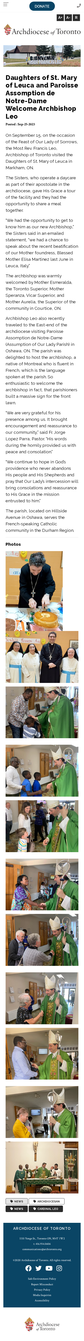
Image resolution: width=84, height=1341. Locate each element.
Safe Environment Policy (42, 1279)
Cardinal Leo (47, 1209)
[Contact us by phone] (79, 6)
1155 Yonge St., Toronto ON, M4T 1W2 (42, 1238)
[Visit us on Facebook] (28, 1269)
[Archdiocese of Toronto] (42, 29)
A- (68, 17)
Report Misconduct (42, 1284)
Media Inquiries (42, 1295)
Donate (42, 6)
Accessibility (42, 1300)
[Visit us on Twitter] (38, 1269)
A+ (60, 17)
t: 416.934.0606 (42, 1244)
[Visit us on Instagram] (59, 1269)
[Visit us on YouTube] (49, 1269)
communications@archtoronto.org (42, 1249)
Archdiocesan (48, 1201)
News (18, 1201)
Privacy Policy (42, 1290)
